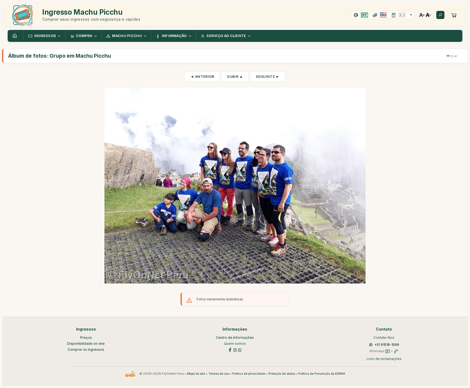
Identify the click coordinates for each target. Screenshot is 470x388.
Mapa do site (196, 373)
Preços (86, 337)
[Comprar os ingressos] (454, 15)
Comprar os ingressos (86, 349)
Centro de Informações (235, 337)
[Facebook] (230, 349)
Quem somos (235, 343)
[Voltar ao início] (15, 36)
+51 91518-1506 (387, 345)
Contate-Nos (383, 337)
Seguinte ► (268, 76)
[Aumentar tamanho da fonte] (422, 15)
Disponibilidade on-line (86, 343)
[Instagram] (235, 349)
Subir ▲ (235, 76)
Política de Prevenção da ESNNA (321, 373)
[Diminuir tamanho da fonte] (428, 15)
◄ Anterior (202, 76)
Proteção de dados (281, 373)
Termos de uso (218, 373)
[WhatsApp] (239, 349)
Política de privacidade (248, 373)
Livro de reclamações (384, 359)
